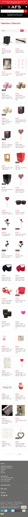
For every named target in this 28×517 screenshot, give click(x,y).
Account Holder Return (14, 504)
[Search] (25, 11)
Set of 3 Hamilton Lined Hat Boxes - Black (6, 325)
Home (2, 19)
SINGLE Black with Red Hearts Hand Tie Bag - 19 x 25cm (20, 121)
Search (6, 504)
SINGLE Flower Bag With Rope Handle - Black (6, 52)
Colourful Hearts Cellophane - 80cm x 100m (7, 445)
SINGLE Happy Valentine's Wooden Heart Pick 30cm (20, 146)
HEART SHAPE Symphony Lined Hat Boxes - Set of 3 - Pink (7, 97)
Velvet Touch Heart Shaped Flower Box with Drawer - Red (20, 279)
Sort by (3, 30)
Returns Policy (3, 503)
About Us (2, 502)
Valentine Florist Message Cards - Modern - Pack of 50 (7, 397)
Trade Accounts (9, 502)
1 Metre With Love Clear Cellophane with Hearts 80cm (7, 422)
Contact (2, 504)
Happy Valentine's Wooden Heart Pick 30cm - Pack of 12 (19, 191)
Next (19, 454)
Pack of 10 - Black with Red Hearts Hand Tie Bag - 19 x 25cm (7, 146)
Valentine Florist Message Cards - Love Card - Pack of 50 (7, 374)
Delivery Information (18, 502)
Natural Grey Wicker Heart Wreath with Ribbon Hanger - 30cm (20, 445)
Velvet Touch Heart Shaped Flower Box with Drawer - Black (6, 279)
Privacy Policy (10, 503)
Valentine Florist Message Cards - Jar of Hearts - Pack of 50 (7, 350)
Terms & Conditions (19, 503)
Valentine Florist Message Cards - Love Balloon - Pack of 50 (20, 374)
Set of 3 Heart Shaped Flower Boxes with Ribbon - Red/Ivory (7, 302)
